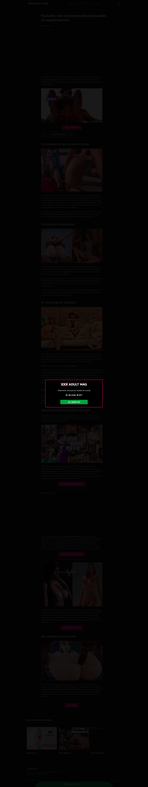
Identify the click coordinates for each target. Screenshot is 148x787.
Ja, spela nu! (74, 402)
